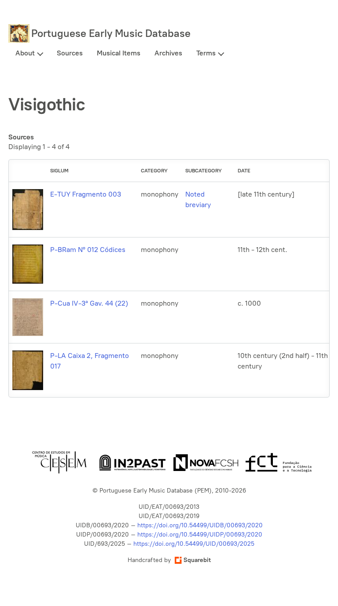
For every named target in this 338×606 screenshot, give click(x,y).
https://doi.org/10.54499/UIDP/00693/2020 (199, 534)
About (25, 53)
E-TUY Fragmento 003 (85, 194)
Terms (206, 53)
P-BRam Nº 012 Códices (87, 249)
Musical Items (118, 53)
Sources (70, 53)
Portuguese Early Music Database (111, 33)
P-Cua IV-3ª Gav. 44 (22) (89, 303)
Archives (168, 53)
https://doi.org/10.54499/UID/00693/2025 (193, 544)
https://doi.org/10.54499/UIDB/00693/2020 (200, 525)
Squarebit (197, 560)
